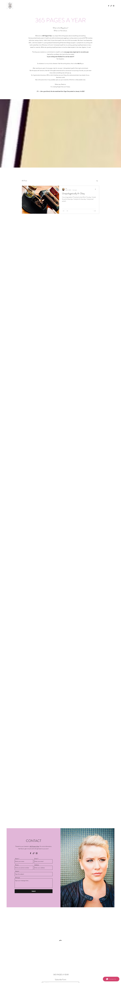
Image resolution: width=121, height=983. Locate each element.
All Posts (24, 181)
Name (16, 858)
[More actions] (96, 189)
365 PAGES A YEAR (61, 946)
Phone (17, 865)
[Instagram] (113, 6)
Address (36, 865)
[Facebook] (108, 6)
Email (36, 858)
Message (17, 877)
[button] (97, 181)
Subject (17, 871)
